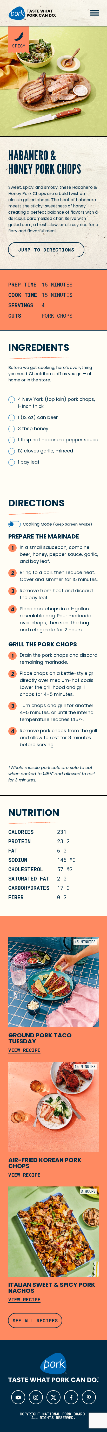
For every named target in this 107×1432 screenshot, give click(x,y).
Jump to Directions (46, 250)
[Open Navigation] (94, 13)
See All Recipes (35, 1320)
